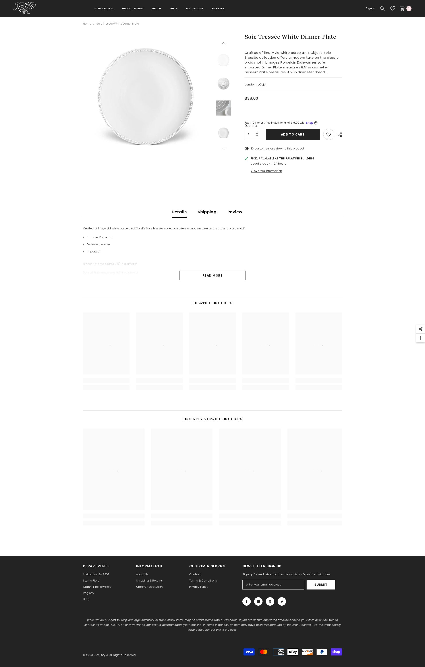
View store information (266, 171)
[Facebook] (246, 601)
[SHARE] (338, 134)
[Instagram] (258, 601)
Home (87, 23)
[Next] (223, 149)
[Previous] (223, 43)
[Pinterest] (270, 601)
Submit (321, 584)
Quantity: (251, 125)
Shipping (207, 212)
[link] (106, 380)
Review (235, 212)
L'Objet (262, 84)
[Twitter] (282, 601)
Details (179, 212)
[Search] (383, 8)
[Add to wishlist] (328, 134)
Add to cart (292, 134)
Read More (212, 275)
